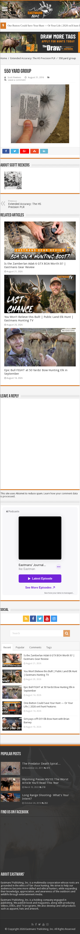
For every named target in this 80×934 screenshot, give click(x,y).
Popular (20, 647)
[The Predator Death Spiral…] (10, 768)
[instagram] (54, 619)
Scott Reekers (14, 77)
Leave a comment (17, 80)
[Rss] (26, 619)
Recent (7, 647)
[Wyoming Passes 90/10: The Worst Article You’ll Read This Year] (10, 784)
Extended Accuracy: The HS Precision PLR (32, 58)
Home (3, 58)
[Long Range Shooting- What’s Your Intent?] (10, 797)
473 (48, 768)
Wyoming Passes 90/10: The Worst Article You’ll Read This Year (45, 781)
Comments (35, 647)
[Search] (66, 633)
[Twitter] (40, 619)
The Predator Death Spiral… (41, 763)
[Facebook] (33, 619)
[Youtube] (47, 619)
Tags (49, 647)
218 (43, 787)
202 (46, 803)
